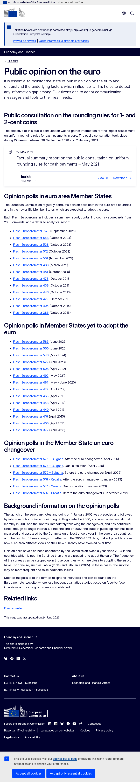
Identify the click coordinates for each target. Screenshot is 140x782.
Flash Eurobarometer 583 (31, 341)
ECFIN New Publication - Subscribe (26, 689)
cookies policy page (65, 758)
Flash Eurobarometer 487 (30, 382)
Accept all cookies (29, 773)
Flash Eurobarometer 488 (31, 265)
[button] (103, 178)
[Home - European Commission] (14, 12)
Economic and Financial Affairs (91, 683)
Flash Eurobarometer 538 (31, 244)
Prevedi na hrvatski (24, 41)
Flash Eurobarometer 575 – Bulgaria (38, 459)
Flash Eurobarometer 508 (31, 369)
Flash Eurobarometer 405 (31, 306)
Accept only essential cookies (71, 773)
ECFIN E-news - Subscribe (20, 683)
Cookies (85, 730)
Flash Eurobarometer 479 (30, 389)
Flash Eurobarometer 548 (31, 355)
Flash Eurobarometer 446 (31, 292)
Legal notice (11, 737)
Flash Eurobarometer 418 (30, 416)
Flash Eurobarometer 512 (30, 251)
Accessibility (32, 737)
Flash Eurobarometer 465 (31, 396)
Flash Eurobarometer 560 (31, 348)
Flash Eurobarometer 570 (31, 231)
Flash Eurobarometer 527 (30, 362)
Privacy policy (104, 730)
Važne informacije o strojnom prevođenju (64, 41)
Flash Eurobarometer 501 (30, 258)
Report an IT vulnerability (19, 730)
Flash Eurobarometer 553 (31, 238)
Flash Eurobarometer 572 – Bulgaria (38, 472)
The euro (13, 60)
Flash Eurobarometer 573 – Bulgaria (38, 466)
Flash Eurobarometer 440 (31, 409)
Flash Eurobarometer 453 (31, 403)
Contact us (94, 723)
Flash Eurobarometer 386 (31, 312)
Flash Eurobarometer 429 (30, 299)
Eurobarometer (13, 608)
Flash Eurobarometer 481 (30, 272)
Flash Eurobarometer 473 (30, 278)
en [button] (124, 13)
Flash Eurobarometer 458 (31, 285)
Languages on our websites (57, 730)
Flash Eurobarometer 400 (31, 423)
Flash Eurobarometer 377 (30, 430)
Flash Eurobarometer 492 (30, 375)
